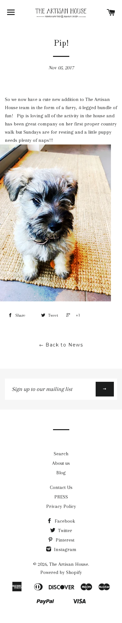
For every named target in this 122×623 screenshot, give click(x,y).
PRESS (61, 497)
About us (61, 463)
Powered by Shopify (61, 572)
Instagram (64, 549)
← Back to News (61, 345)
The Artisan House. (69, 564)
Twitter (64, 530)
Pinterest (64, 540)
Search (61, 454)
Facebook (64, 521)
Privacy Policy (61, 506)
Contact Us (61, 487)
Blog (61, 473)
